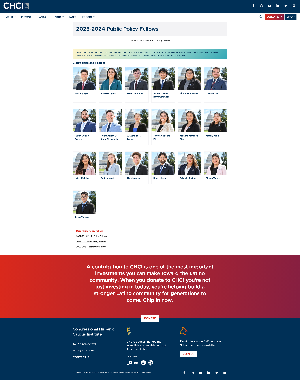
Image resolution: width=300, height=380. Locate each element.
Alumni (45, 17)
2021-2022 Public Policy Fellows (91, 242)
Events (72, 17)
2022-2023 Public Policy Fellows (91, 236)
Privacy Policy (134, 372)
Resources (90, 17)
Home (133, 40)
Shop (290, 17)
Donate (273, 17)
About (12, 17)
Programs (28, 17)
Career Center (146, 372)
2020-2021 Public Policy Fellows (91, 247)
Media (61, 17)
